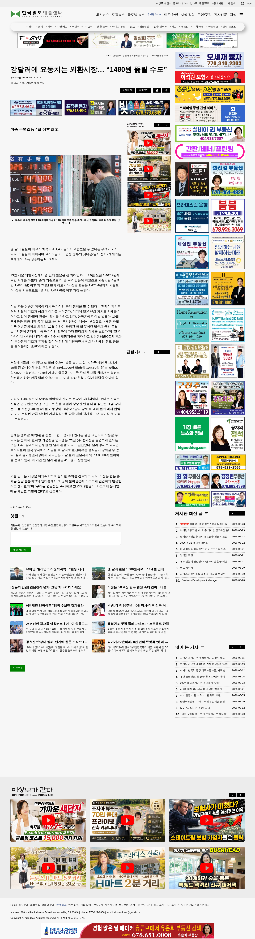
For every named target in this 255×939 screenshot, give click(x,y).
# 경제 (39, 26)
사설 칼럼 (188, 14)
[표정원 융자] (90, 108)
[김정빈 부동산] (228, 480)
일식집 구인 (186, 555)
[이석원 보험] (210, 82)
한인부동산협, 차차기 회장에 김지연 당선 (202, 701)
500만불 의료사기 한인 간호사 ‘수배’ (200, 682)
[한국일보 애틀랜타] (36, 14)
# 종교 (131, 26)
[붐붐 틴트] (228, 216)
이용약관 (183, 904)
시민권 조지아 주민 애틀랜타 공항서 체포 (202, 657)
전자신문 (220, 14)
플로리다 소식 (180, 3)
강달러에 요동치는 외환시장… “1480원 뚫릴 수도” (146, 55)
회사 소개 (159, 904)
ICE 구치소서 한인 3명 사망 (195, 707)
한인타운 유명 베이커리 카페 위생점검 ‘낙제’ (204, 664)
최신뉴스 (102, 14)
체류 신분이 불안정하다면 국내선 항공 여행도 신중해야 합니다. (205, 561)
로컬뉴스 (118, 14)
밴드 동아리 (186, 567)
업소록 (193, 3)
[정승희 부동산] (228, 398)
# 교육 (88, 26)
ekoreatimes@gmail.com (127, 912)
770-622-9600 (97, 912)
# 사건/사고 (61, 26)
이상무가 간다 (163, 3)
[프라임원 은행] (192, 216)
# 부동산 (183, 26)
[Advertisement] (148, 288)
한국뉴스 (117, 55)
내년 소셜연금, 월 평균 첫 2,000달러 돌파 (202, 676)
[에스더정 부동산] (228, 361)
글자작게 (127, 90)
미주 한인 (171, 14)
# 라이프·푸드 (117, 26)
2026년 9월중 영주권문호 (194, 542)
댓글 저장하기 (20, 549)
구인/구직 (204, 3)
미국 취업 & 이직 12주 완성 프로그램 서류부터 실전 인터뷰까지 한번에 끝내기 (205, 549)
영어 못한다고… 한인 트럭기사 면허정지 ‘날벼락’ (206, 714)
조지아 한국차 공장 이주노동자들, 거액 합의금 (205, 670)
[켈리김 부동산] (228, 179)
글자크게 (144, 90)
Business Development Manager (200, 580)
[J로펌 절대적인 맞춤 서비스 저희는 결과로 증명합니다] (192, 361)
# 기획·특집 (197, 26)
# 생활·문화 (101, 26)
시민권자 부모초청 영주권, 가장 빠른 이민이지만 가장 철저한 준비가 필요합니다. (205, 574)
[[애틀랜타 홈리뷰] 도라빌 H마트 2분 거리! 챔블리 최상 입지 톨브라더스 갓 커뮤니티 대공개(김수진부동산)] (127, 868)
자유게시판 (217, 3)
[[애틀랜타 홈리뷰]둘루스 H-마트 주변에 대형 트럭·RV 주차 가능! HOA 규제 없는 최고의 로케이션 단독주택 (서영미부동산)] (148, 221)
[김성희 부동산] (127, 40)
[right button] (166, 125)
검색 (233, 14)
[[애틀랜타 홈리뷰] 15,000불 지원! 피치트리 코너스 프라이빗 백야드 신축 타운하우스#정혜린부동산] (148, 143)
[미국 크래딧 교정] (144, 108)
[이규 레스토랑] (52, 40)
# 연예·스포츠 (228, 26)
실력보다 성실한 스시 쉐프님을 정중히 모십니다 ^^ (205, 536)
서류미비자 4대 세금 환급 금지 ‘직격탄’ (201, 689)
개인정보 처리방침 (199, 904)
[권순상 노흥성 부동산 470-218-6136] (36, 108)
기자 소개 (171, 904)
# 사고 (172, 26)
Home (13, 904)
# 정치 (29, 26)
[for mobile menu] (241, 14)
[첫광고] (202, 40)
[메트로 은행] (228, 252)
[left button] (158, 125)
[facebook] (166, 90)
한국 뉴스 (154, 14)
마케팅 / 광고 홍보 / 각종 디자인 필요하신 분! (204, 530)
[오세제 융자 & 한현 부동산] (210, 68)
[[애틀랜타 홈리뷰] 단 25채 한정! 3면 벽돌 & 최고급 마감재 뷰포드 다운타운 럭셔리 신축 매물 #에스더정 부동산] (148, 169)
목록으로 (18, 668)
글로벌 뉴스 (136, 14)
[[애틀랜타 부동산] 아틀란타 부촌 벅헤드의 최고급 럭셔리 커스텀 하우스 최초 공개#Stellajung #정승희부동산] (207, 868)
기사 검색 (230, 3)
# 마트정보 (212, 26)
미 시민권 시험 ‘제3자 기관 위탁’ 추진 (200, 695)
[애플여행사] (228, 462)
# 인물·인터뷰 (159, 26)
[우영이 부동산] (210, 102)
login (249, 3)
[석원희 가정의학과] (192, 462)
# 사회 (48, 26)
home (108, 55)
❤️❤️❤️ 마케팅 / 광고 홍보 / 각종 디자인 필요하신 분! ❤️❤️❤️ (205, 524)
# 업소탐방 (143, 26)
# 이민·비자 (76, 26)
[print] (157, 90)
